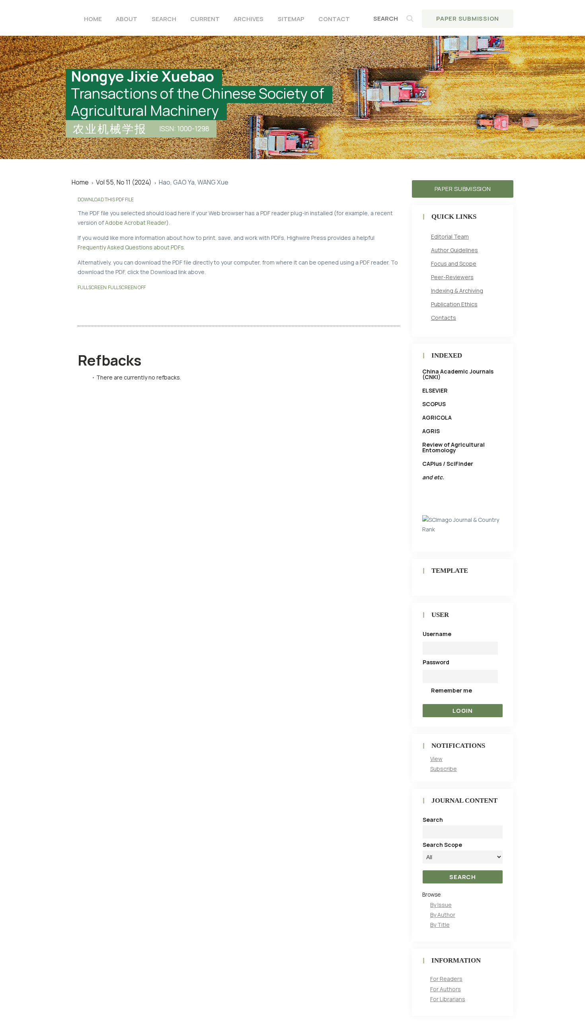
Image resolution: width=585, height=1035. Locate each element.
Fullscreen (92, 287)
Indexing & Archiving (457, 290)
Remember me (451, 690)
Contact (334, 19)
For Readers (446, 978)
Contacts (443, 317)
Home (93, 19)
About (126, 19)
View (436, 759)
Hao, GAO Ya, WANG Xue (193, 182)
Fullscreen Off (127, 287)
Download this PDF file (106, 199)
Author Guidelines (454, 250)
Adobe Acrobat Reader (135, 222)
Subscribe (443, 768)
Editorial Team (450, 236)
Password (436, 662)
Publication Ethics (454, 304)
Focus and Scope (453, 263)
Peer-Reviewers (452, 277)
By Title (440, 924)
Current (205, 19)
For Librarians (447, 999)
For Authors (445, 989)
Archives (248, 19)
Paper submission (463, 189)
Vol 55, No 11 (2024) (124, 182)
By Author (442, 914)
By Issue (441, 905)
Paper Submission (467, 18)
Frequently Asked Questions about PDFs (131, 247)
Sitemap (291, 19)
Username (437, 634)
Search (164, 19)
